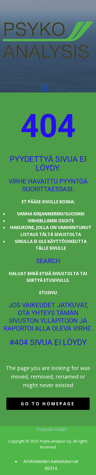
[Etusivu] (48, 40)
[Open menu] (44, 88)
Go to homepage (48, 404)
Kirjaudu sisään (52, 429)
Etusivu (48, 293)
